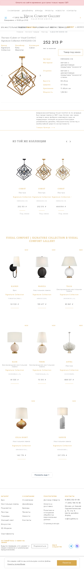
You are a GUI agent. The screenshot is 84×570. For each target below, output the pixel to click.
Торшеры (36, 27)
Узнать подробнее (16, 564)
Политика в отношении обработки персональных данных (50, 515)
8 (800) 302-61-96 (72, 500)
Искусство (54, 27)
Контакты (71, 10)
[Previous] (66, 141)
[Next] (40, 75)
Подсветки (21, 27)
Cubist (32, 48)
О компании (14, 10)
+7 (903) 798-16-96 (16, 19)
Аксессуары (80, 27)
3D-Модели (62, 27)
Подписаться (40, 546)
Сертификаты (7, 534)
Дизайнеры (27, 10)
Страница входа (51, 523)
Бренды (39, 10)
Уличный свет (44, 27)
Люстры (29, 27)
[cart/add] (17, 311)
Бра (2, 27)
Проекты (49, 10)
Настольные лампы (11, 27)
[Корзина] (78, 19)
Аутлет (70, 27)
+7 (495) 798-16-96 (73, 503)
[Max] (77, 546)
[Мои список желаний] (73, 19)
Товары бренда (43, 127)
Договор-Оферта (52, 500)
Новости (60, 10)
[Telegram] (5, 18)
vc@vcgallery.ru (71, 519)
